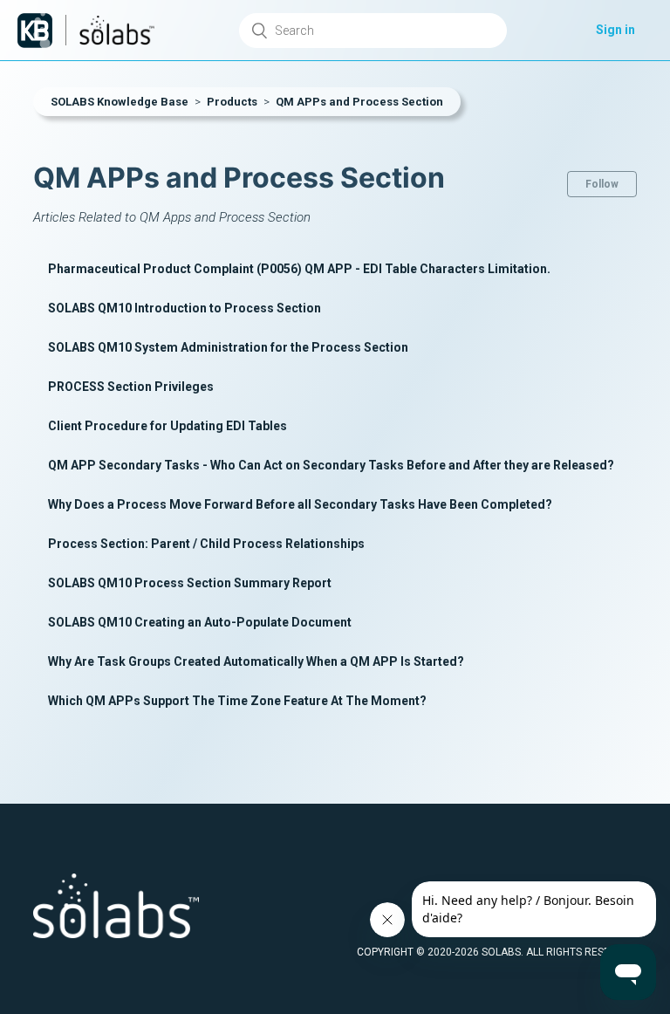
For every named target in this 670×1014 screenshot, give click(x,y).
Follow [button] (602, 184)
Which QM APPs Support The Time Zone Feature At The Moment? (237, 701)
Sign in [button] (615, 30)
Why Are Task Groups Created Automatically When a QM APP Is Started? (256, 661)
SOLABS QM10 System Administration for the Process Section (228, 347)
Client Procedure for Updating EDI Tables (167, 426)
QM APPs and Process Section (359, 101)
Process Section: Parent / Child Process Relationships (206, 544)
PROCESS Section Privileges (131, 387)
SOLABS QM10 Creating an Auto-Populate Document (200, 622)
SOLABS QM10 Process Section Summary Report (190, 583)
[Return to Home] (34, 30)
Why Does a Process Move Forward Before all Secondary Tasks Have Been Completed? (300, 504)
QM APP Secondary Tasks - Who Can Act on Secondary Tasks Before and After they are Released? (331, 465)
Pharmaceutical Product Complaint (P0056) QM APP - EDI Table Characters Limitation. (299, 269)
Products (232, 101)
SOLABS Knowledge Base (119, 101)
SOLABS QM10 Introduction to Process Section (184, 308)
